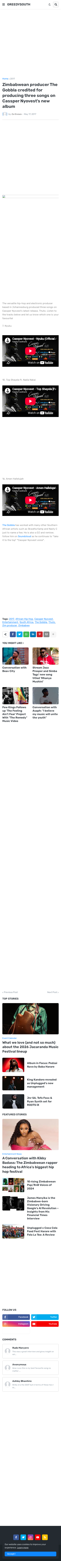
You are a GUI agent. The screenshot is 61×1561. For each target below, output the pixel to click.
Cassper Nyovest (43, 619)
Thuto (51, 622)
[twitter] (23, 1537)
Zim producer (9, 625)
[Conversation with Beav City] (15, 656)
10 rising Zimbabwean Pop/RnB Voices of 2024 (41, 1185)
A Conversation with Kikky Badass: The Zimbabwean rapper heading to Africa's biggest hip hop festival (30, 1165)
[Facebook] (13, 634)
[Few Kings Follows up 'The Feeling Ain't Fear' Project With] (15, 695)
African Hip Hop (24, 619)
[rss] (45, 1537)
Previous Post (11, 992)
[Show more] (53, 634)
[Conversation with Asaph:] (46, 695)
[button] (3, 4)
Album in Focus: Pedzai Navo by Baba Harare (42, 1064)
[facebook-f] (16, 1537)
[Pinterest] (40, 634)
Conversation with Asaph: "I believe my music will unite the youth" (45, 712)
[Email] (46, 634)
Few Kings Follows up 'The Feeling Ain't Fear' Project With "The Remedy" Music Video (14, 714)
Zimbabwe (24, 625)
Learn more (22, 1547)
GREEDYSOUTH (18, 4)
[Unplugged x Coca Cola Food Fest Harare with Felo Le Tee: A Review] (13, 1231)
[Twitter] (20, 634)
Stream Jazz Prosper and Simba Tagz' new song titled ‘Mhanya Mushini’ (45, 674)
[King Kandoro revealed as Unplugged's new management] (13, 1083)
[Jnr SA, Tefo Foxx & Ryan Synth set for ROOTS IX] (13, 1101)
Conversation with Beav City (14, 669)
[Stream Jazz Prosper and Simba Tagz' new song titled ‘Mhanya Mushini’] (46, 656)
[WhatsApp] (26, 634)
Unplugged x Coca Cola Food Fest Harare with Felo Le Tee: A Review (42, 1231)
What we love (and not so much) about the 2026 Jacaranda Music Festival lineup (30, 1047)
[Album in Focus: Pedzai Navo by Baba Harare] (13, 1065)
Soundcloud (24, 536)
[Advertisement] (30, 43)
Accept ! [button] (11, 1554)
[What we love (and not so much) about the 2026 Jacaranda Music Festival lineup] (30, 1018)
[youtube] (38, 1537)
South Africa (26, 622)
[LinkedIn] (33, 634)
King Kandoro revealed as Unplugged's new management (42, 1083)
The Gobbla (8, 525)
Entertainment (10, 622)
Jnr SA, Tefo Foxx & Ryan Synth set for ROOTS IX (39, 1101)
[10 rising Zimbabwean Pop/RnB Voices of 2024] (13, 1185)
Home (5, 79)
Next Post (52, 992)
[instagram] (30, 1537)
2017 (12, 79)
